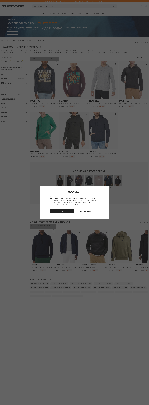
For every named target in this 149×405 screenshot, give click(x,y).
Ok (62, 211)
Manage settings (86, 211)
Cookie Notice (85, 204)
